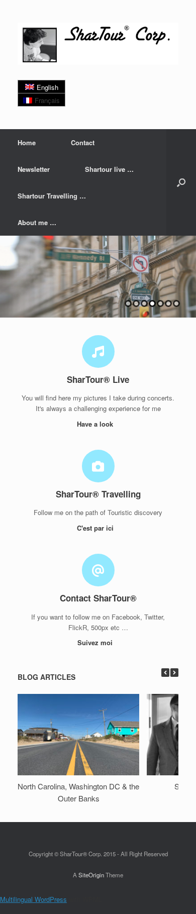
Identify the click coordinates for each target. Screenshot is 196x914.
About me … (37, 222)
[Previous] (165, 672)
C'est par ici (96, 528)
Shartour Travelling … (52, 195)
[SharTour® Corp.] (98, 44)
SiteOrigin (91, 875)
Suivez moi (96, 642)
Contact (82, 142)
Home (27, 142)
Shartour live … (109, 169)
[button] (181, 182)
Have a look (96, 424)
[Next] (174, 672)
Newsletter (34, 169)
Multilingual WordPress (33, 899)
